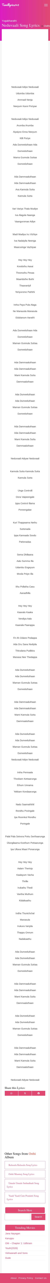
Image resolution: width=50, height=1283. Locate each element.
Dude (8, 1258)
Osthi (47, 25)
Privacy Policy (25, 1278)
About (14, 1278)
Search (38, 1217)
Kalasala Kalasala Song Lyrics (23, 1165)
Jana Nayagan (12, 1233)
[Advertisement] (25, 57)
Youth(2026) (11, 1248)
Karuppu (9, 1238)
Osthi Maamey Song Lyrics (21, 1174)
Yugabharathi (9, 20)
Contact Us (41, 1278)
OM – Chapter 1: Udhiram (18, 1243)
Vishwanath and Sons (16, 1253)
